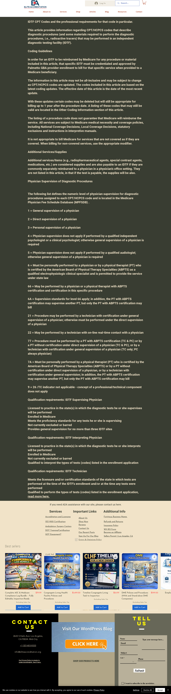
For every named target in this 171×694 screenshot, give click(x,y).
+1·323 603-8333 (28, 645)
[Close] (167, 690)
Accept (160, 690)
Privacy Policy (99, 690)
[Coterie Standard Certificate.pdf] (76, 540)
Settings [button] (136, 690)
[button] (144, 2)
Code (121, 658)
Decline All (147, 690)
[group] (85, 581)
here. (119, 504)
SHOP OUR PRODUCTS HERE (86, 661)
